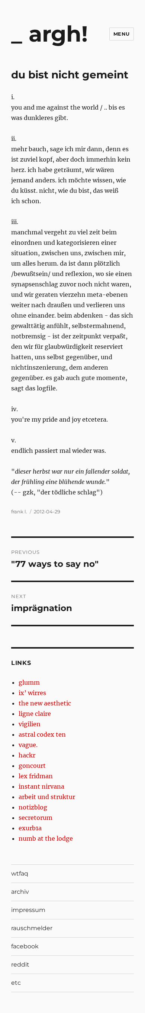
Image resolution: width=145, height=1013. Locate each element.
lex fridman (36, 776)
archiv (20, 891)
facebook (25, 946)
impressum (28, 909)
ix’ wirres (32, 693)
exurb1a (30, 828)
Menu (121, 34)
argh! (58, 33)
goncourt (32, 765)
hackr (27, 755)
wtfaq (19, 873)
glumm (29, 682)
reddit (20, 964)
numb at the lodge (46, 838)
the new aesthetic (45, 703)
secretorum (35, 817)
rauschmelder (31, 928)
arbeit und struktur (47, 797)
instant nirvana (41, 786)
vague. (28, 745)
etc (16, 982)
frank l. (19, 511)
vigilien (30, 724)
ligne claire (35, 713)
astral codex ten (42, 734)
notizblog (33, 807)
